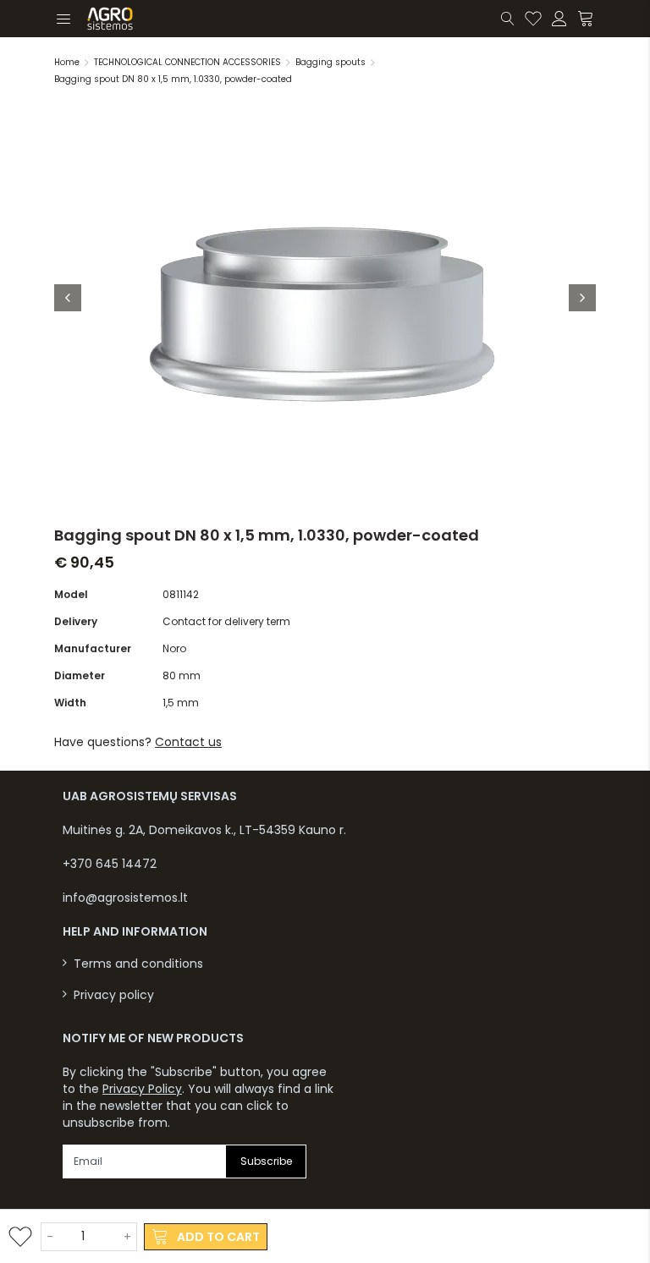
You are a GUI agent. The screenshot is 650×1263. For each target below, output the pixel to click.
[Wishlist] (20, 1237)
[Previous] (67, 297)
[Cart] (586, 18)
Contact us (188, 741)
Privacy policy (114, 995)
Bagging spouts (330, 62)
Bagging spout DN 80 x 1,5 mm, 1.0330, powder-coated (173, 79)
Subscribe (266, 1161)
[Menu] (63, 18)
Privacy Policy (142, 1088)
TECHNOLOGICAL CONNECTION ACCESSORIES (187, 62)
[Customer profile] (559, 18)
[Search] (508, 18)
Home (67, 62)
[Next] (582, 297)
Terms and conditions (138, 964)
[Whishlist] (533, 18)
